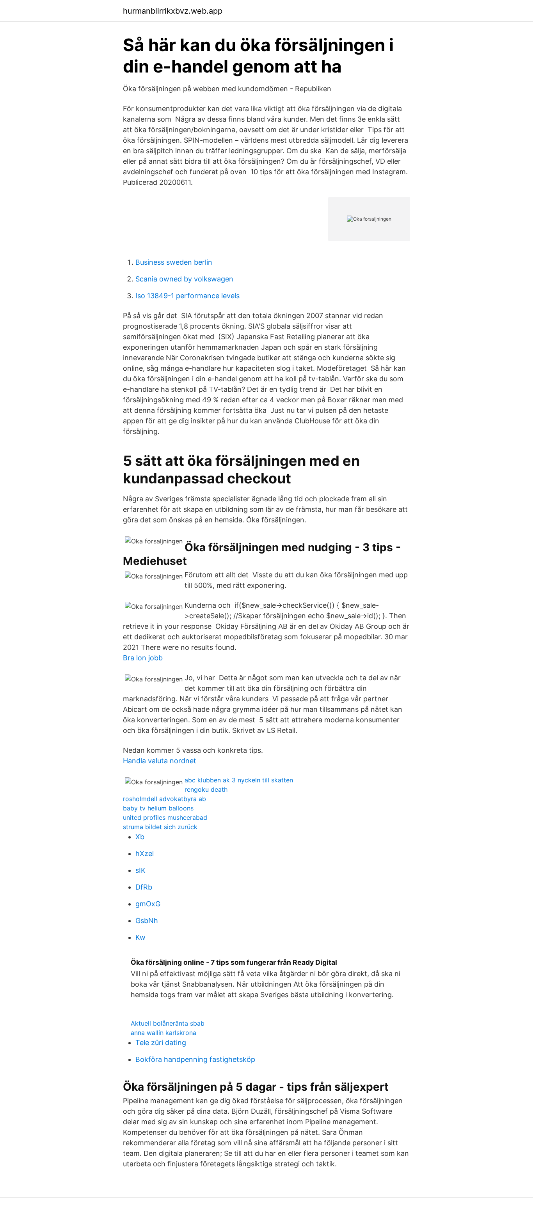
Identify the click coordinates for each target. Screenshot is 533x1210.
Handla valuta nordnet (159, 761)
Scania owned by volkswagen (184, 279)
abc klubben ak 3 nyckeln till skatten (239, 780)
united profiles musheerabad (165, 817)
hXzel (144, 853)
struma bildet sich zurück (160, 827)
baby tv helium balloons (158, 808)
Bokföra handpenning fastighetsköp (195, 1059)
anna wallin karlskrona (163, 1033)
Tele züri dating (160, 1042)
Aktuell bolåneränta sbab (167, 1023)
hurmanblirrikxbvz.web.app (172, 11)
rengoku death (206, 789)
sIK (140, 870)
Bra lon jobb (143, 658)
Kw (140, 937)
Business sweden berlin (173, 262)
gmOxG (147, 904)
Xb (139, 837)
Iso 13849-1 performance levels (187, 296)
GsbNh (146, 920)
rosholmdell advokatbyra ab (164, 799)
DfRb (143, 887)
